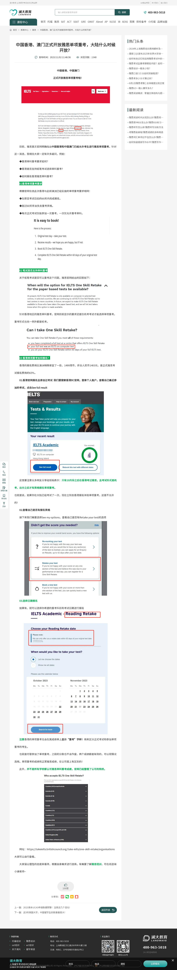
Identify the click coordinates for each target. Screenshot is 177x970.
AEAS (125, 21)
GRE (83, 21)
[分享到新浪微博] (62, 896)
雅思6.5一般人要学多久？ (141, 88)
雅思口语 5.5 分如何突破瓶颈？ (144, 73)
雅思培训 (30, 941)
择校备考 (141, 21)
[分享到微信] (67, 896)
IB (119, 21)
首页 (43, 21)
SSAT (76, 21)
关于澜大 (16, 949)
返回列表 (105, 909)
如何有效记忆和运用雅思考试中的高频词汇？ (146, 58)
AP (106, 21)
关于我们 (155, 3)
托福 (49, 21)
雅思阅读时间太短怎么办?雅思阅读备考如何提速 (146, 117)
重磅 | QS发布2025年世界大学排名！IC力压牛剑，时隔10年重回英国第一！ (145, 53)
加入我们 (164, 3)
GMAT (91, 21)
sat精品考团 (144, 3)
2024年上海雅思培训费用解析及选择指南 (146, 49)
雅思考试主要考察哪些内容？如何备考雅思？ (146, 63)
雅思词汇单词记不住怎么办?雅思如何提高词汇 (146, 137)
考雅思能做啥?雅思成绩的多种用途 (146, 132)
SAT (63, 21)
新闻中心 (24, 29)
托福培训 (16, 941)
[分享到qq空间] (72, 896)
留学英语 (30, 949)
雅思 (56, 21)
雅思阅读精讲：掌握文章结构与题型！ (145, 93)
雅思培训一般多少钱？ (140, 68)
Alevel (99, 21)
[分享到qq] (76, 896)
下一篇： (40, 912)
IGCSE (113, 21)
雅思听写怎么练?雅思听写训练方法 (146, 127)
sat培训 (15, 945)
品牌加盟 (162, 21)
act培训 (30, 945)
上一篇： (42, 907)
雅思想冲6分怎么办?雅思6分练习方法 (146, 122)
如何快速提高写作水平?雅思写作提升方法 (146, 142)
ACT (69, 21)
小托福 (152, 21)
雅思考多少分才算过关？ (141, 78)
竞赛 (132, 21)
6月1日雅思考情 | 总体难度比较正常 (146, 83)
